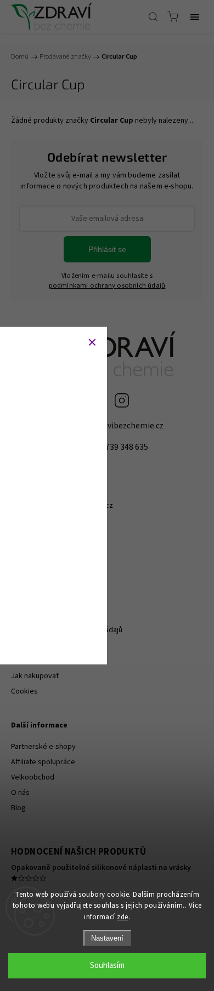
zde (122, 917)
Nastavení (107, 938)
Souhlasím (107, 965)
